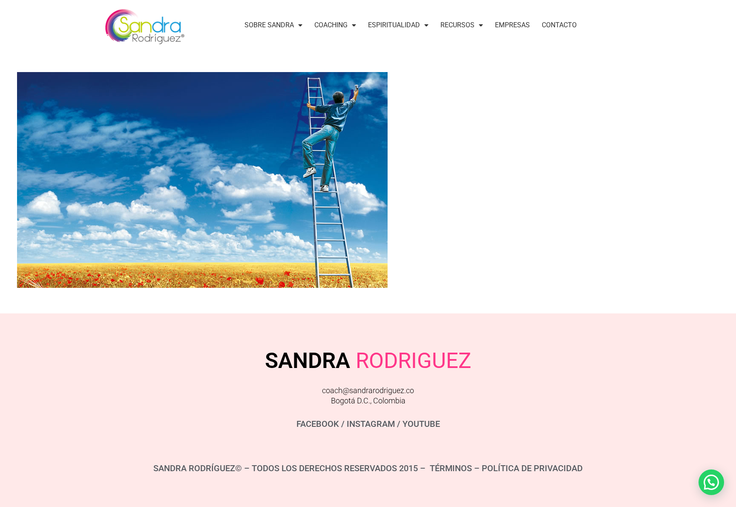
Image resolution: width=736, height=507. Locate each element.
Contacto (559, 25)
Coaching (331, 25)
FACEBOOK (317, 424)
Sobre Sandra (269, 25)
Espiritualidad (394, 25)
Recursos (457, 25)
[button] (711, 482)
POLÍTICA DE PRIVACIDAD (532, 468)
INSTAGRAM (371, 424)
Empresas (512, 25)
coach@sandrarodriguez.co (368, 390)
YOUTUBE (421, 424)
